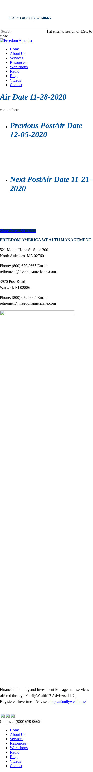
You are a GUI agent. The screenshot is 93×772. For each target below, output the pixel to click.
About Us (17, 734)
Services (16, 739)
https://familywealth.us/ (68, 701)
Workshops (19, 748)
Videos (15, 761)
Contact (16, 766)
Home (15, 730)
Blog (14, 757)
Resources (18, 743)
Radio (14, 752)
